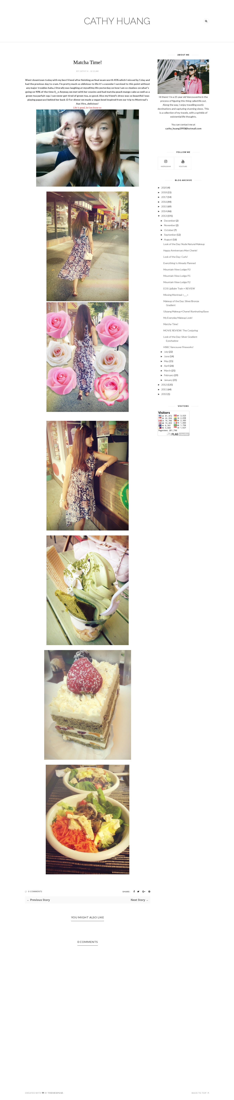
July (166, 351)
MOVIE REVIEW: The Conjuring (180, 330)
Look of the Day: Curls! (175, 256)
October (168, 230)
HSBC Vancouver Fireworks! (178, 347)
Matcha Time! (170, 324)
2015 (164, 206)
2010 (164, 394)
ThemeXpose (55, 1093)
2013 (164, 215)
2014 (164, 211)
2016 (164, 201)
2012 (164, 384)
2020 (164, 187)
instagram (166, 166)
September (170, 234)
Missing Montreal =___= (175, 294)
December (169, 220)
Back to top (199, 1093)
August (168, 239)
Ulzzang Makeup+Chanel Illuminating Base (186, 311)
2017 (164, 196)
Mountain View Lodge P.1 (176, 275)
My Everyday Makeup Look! (178, 317)
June (166, 356)
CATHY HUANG (117, 21)
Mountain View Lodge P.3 (176, 269)
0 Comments (35, 891)
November (169, 225)
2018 (164, 192)
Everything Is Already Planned (179, 263)
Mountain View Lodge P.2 (176, 282)
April (166, 365)
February (169, 375)
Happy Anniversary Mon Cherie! (180, 250)
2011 (164, 389)
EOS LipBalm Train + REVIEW (179, 288)
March (167, 370)
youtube (183, 166)
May (166, 361)
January (168, 379)
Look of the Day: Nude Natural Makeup (184, 244)
